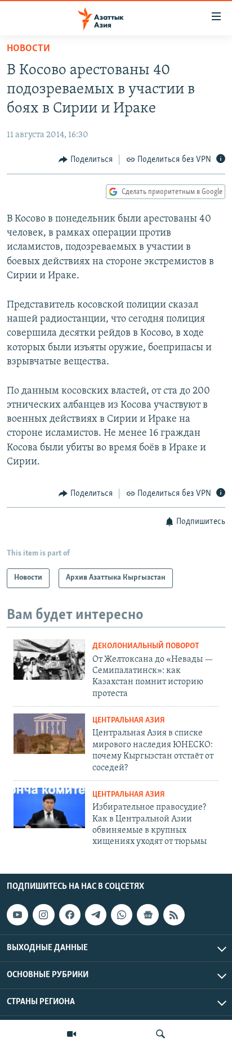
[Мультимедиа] (71, 1034)
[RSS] (174, 914)
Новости (28, 49)
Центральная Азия (128, 720)
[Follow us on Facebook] (70, 914)
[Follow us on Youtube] (17, 914)
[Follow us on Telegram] (95, 914)
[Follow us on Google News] (147, 914)
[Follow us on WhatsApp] (121, 914)
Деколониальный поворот (145, 646)
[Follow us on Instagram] (43, 914)
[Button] (86, 159)
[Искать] (160, 1034)
